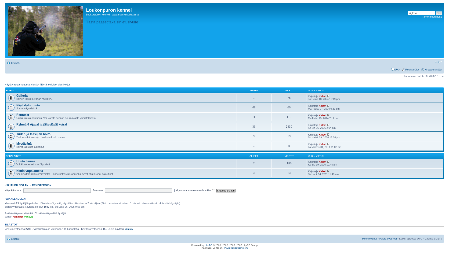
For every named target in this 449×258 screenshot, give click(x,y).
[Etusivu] (46, 30)
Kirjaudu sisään (433, 69)
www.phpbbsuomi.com (236, 248)
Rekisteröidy (412, 69)
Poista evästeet (388, 238)
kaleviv (129, 229)
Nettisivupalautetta (29, 171)
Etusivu (15, 63)
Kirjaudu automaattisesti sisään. (194, 190)
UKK (397, 69)
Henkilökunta (369, 238)
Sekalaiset (13, 156)
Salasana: (98, 190)
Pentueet (22, 115)
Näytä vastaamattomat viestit (21, 84)
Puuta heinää (25, 161)
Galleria (22, 95)
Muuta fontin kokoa (438, 62)
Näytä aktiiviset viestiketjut (55, 84)
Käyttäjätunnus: (13, 190)
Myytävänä (24, 143)
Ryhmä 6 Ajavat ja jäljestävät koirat (41, 124)
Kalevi (322, 96)
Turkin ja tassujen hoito (33, 134)
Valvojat (28, 216)
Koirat (10, 90)
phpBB (208, 245)
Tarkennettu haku (432, 16)
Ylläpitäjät (17, 216)
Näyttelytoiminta (28, 105)
